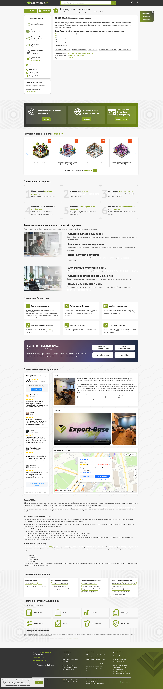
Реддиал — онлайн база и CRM (94, 668)
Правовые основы (118, 669)
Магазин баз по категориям (93, 657)
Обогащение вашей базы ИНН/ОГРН (95, 654)
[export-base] (37, 3)
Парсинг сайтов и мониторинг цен (95, 659)
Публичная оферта (91, 681)
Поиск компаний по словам (69, 667)
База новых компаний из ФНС (70, 659)
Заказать (46, 119)
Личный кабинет (66, 654)
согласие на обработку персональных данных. (18, 685)
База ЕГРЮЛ (65, 661)
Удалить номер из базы (119, 667)
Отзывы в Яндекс (68, 679)
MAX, (41, 657)
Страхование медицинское (76, 55)
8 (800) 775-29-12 (31, 91)
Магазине (57, 133)
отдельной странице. (73, 638)
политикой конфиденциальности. (12, 683)
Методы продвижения (68, 669)
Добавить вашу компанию (120, 665)
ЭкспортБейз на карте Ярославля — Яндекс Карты (37, 492)
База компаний (66, 657)
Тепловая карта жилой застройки (95, 666)
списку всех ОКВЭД (68, 58)
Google (76, 679)
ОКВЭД (50, 547)
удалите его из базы (48, 635)
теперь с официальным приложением (38, 330)
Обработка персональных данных (95, 683)
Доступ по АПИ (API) (67, 665)
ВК (43, 657)
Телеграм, (36, 657)
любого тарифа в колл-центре (147, 17)
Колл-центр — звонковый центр (94, 663)
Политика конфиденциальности (94, 679)
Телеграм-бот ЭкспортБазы (69, 681)
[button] (135, 153)
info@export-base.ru (39, 660)
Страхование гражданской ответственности (80, 53)
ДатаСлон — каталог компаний (94, 671)
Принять (39, 682)
